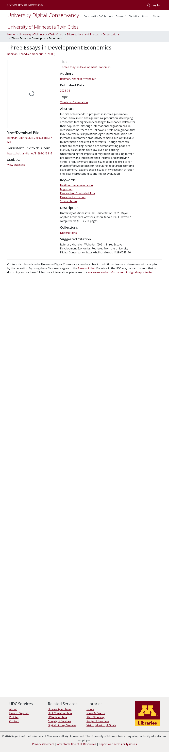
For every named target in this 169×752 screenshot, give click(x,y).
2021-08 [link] (49, 54)
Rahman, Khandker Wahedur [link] (25, 54)
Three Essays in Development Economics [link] (85, 67)
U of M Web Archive (60, 713)
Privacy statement (43, 744)
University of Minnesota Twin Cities (43, 27)
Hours (90, 709)
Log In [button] (156, 5)
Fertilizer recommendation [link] (76, 185)
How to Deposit (19, 713)
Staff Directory (95, 717)
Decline (137, 743)
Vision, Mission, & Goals (101, 725)
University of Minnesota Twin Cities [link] (41, 34)
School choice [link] (68, 201)
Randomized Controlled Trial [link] (77, 193)
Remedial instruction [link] (72, 197)
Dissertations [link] (111, 34)
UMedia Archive (57, 717)
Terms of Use (86, 268)
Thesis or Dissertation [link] (74, 102)
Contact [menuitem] (157, 16)
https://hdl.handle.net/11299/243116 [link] (29, 153)
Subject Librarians (97, 721)
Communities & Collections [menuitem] (98, 16)
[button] (25, 5)
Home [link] (11, 34)
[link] (31, 140)
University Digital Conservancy (43, 15)
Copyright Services (59, 721)
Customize (151, 743)
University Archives (59, 709)
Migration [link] (66, 189)
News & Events (95, 713)
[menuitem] (121, 15)
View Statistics (16, 165)
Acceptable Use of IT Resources (76, 744)
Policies (13, 717)
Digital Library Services (62, 725)
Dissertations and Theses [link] (83, 34)
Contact (14, 721)
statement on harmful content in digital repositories (120, 272)
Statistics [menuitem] (134, 16)
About (145, 16)
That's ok (124, 743)
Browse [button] (120, 16)
